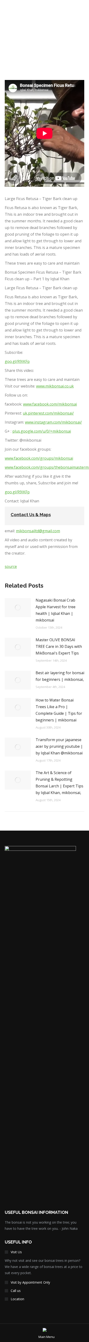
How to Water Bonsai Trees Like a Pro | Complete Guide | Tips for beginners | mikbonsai (59, 710)
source (11, 566)
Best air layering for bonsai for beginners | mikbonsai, (60, 676)
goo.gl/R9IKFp (17, 361)
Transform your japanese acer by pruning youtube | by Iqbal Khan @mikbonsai (59, 746)
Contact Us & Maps (31, 514)
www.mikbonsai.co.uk (55, 386)
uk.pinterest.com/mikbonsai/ (48, 413)
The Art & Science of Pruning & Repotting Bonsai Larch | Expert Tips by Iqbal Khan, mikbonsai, (59, 782)
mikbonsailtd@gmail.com (38, 530)
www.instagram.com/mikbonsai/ (53, 422)
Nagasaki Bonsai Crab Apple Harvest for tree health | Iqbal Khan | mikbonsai (55, 610)
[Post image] (18, 607)
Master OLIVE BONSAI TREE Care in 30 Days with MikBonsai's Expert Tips (59, 646)
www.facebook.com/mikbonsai (50, 404)
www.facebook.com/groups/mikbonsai (39, 458)
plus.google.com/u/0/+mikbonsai (41, 431)
